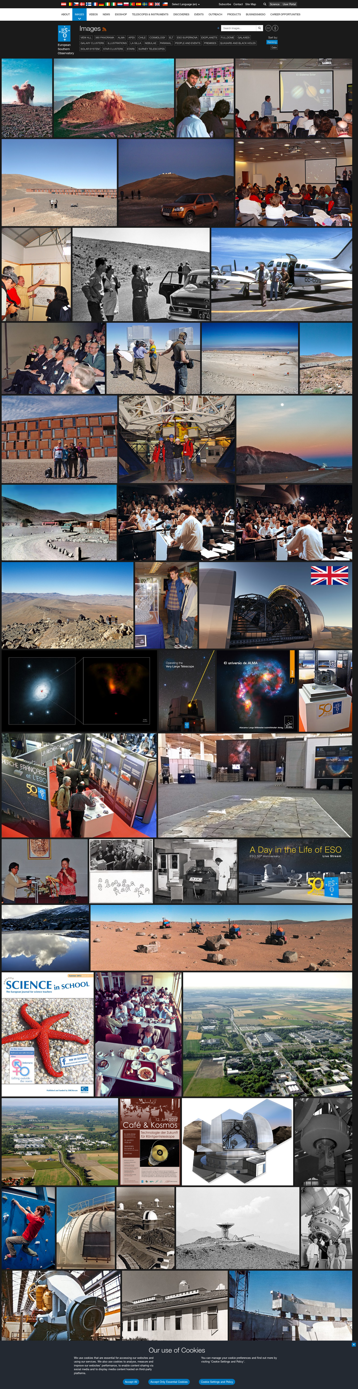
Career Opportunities (285, 14)
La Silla (136, 43)
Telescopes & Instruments (150, 14)
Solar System (90, 48)
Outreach (215, 14)
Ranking (272, 42)
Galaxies (244, 37)
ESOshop (121, 14)
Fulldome (227, 37)
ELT (171, 37)
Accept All (131, 1381)
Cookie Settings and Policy (217, 1381)
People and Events (187, 43)
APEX (131, 37)
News (106, 14)
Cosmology (157, 37)
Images (79, 14)
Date (274, 47)
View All (86, 37)
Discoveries (181, 14)
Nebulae (150, 43)
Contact (238, 4)
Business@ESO (255, 14)
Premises (210, 43)
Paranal (165, 43)
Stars (131, 48)
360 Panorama (104, 37)
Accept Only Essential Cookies (169, 1381)
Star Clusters (113, 48)
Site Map (250, 4)
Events (199, 14)
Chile (142, 37)
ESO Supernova (187, 37)
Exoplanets (209, 37)
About (65, 14)
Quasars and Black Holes (238, 43)
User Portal (289, 4)
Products (234, 14)
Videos (93, 14)
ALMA (121, 37)
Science (274, 4)
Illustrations (117, 43)
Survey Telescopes (151, 48)
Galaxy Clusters (92, 43)
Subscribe (225, 4)
